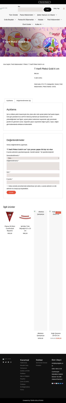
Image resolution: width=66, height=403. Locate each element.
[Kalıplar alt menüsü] (44, 19)
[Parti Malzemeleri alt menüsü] (61, 19)
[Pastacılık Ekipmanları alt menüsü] (35, 19)
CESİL (54, 86)
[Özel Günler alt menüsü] (32, 24)
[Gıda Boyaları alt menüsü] (15, 19)
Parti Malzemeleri (16, 64)
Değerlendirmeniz (13, 161)
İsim (8, 172)
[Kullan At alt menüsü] (43, 24)
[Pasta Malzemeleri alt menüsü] (34, 15)
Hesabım (38, 365)
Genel (57, 84)
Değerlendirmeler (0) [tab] (24, 100)
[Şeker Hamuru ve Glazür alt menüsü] (56, 15)
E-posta (10, 179)
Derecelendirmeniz (13, 155)
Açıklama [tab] (9, 100)
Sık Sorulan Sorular (41, 362)
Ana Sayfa (6, 64)
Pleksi (25, 64)
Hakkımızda (23, 362)
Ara (19, 6)
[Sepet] (64, 8)
